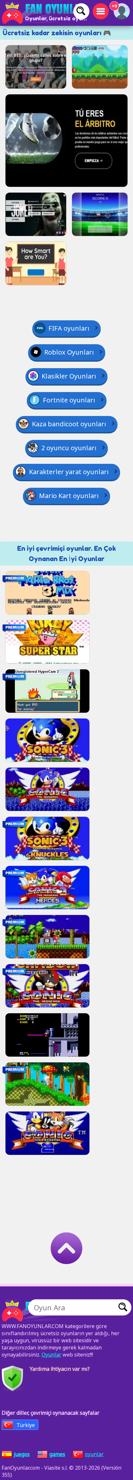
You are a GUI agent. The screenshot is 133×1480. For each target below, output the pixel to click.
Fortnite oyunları (69, 400)
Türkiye (25, 1425)
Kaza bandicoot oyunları (69, 424)
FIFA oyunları (68, 328)
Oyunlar (51, 1354)
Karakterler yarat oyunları (69, 471)
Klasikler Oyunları (69, 376)
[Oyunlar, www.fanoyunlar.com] (45, 13)
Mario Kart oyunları (69, 495)
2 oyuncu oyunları (69, 447)
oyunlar (94, 1454)
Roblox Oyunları (69, 352)
